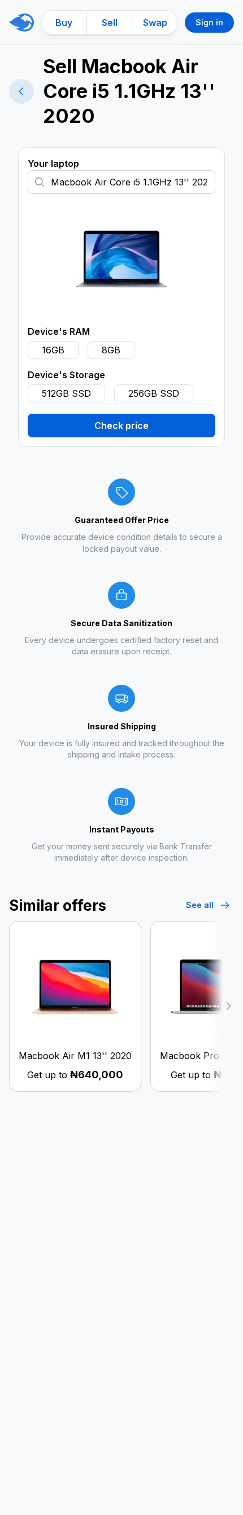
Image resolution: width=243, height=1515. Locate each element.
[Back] (21, 91)
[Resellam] (21, 23)
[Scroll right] (220, 1006)
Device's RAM (59, 331)
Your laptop (53, 163)
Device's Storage (66, 374)
